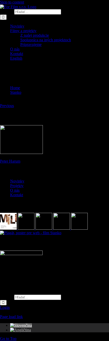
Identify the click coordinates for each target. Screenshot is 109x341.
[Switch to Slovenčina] (21, 325)
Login (5, 307)
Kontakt (16, 195)
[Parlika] (62, 228)
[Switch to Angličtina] (20, 330)
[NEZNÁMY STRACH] (26, 228)
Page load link (11, 316)
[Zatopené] (44, 228)
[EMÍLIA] (9, 228)
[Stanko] (30, 233)
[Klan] (79, 228)
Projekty (17, 185)
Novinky (17, 181)
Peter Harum (10, 161)
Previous (7, 105)
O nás (15, 190)
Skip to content (12, 2)
